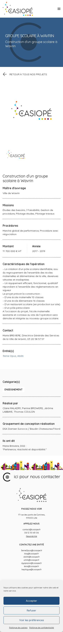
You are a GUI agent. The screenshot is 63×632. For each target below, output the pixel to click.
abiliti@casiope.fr (31, 556)
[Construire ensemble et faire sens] (18, 9)
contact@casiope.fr (32, 529)
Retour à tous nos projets (28, 74)
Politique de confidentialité (41, 627)
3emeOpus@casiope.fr (31, 550)
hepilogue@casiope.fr (32, 569)
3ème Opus (9, 355)
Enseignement (14, 389)
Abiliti (20, 355)
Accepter (31, 600)
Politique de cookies (18, 627)
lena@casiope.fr (31, 566)
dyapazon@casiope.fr (31, 563)
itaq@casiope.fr (31, 553)
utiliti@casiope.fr (31, 560)
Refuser (31, 610)
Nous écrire (31, 536)
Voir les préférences (31, 620)
